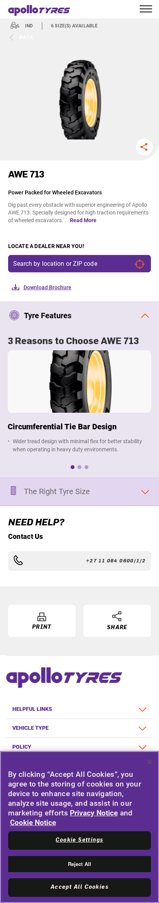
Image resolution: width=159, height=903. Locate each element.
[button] (144, 147)
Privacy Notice (94, 812)
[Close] (149, 761)
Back (26, 37)
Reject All (79, 864)
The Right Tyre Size (57, 491)
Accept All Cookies (79, 887)
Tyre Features (47, 315)
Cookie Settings (79, 840)
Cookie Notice (33, 822)
